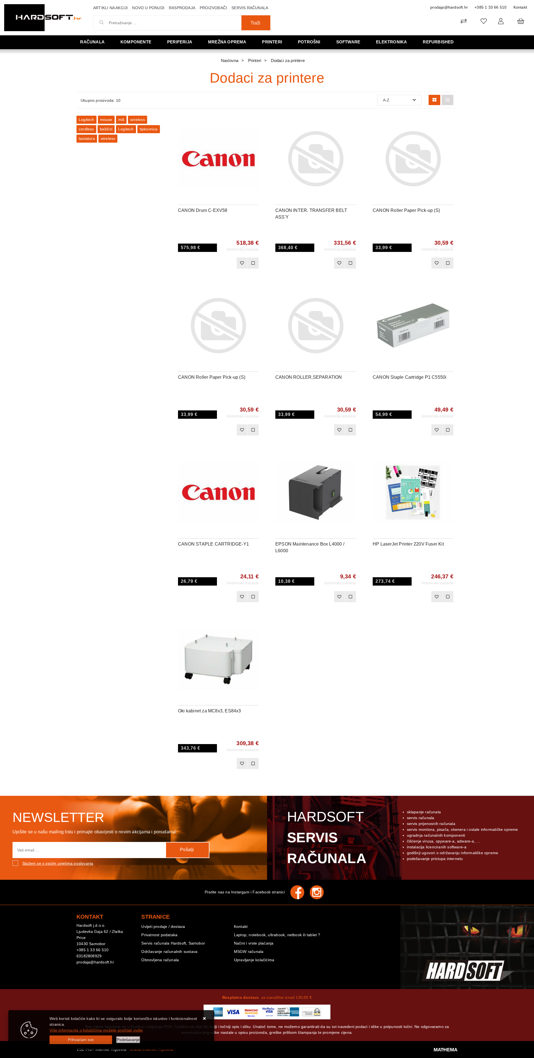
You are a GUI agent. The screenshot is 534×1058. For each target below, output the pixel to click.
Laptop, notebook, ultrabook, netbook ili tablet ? (277, 935)
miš (121, 119)
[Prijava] (500, 21)
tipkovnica (149, 129)
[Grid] (434, 100)
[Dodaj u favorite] (254, 137)
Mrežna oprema (227, 41)
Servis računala (249, 8)
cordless (86, 129)
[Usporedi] (254, 124)
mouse (106, 119)
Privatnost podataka (159, 935)
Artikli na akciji (110, 8)
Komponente (135, 41)
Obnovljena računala (160, 960)
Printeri (272, 41)
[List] (447, 100)
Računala (92, 41)
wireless (137, 119)
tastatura (87, 138)
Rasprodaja (182, 8)
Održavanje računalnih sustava (169, 951)
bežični (106, 129)
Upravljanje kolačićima (254, 960)
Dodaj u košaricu (211, 263)
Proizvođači (213, 8)
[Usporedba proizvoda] (253, 263)
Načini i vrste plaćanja (254, 943)
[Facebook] (300, 892)
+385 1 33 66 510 (490, 7)
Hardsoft (326, 837)
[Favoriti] (242, 263)
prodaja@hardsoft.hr (449, 7)
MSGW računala (249, 951)
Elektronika (391, 41)
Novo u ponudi (148, 8)
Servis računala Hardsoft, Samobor (173, 943)
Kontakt (520, 7)
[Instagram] (319, 892)
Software (348, 41)
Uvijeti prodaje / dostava (163, 926)
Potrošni (309, 41)
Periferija (179, 41)
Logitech (86, 119)
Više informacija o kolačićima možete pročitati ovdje (96, 1030)
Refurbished (438, 41)
